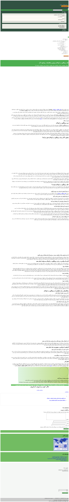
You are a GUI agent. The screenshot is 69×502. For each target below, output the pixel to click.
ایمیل (67, 423)
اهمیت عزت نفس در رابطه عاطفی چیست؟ (59, 457)
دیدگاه (67, 419)
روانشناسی (67, 391)
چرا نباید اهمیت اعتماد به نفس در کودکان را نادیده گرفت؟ (57, 458)
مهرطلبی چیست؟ (64, 460)
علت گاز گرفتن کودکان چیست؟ (61, 459)
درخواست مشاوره (40, 390)
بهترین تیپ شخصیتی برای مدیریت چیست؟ (59, 456)
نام (68, 421)
